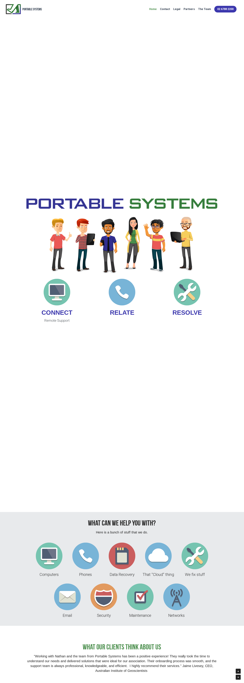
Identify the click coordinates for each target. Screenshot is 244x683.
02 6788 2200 (225, 9)
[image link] (56, 292)
